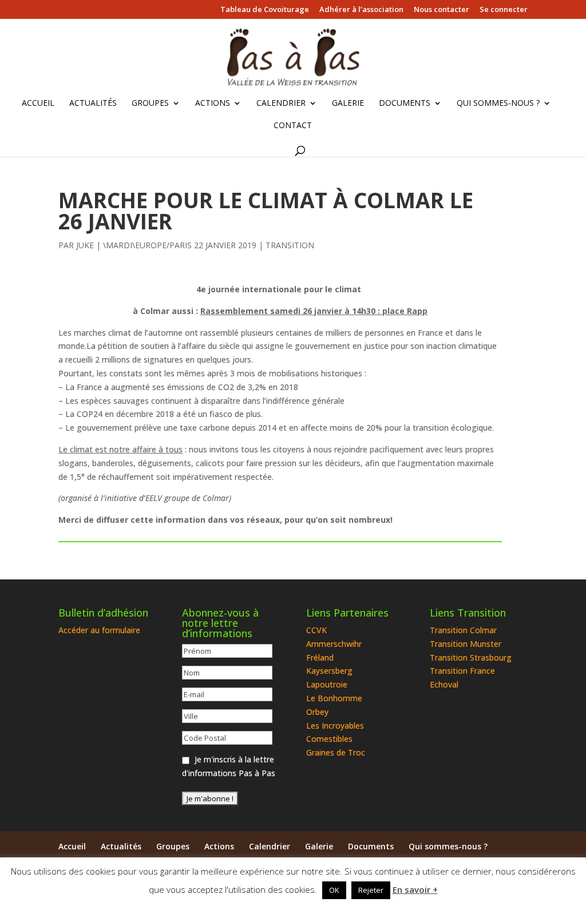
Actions (212, 103)
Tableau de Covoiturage (264, 10)
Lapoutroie (326, 684)
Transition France (462, 670)
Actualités (93, 103)
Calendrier (281, 103)
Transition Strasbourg (471, 657)
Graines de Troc (335, 752)
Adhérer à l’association (361, 10)
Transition (290, 245)
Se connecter (504, 10)
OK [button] (334, 890)
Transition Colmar (463, 630)
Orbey (317, 711)
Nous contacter (441, 10)
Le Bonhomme (334, 698)
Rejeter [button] (370, 890)
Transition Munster (465, 643)
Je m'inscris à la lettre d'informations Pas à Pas (228, 766)
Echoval (444, 684)
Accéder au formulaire (99, 630)
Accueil (38, 103)
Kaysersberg (329, 670)
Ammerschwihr (334, 643)
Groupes (150, 103)
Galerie (348, 103)
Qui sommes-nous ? (498, 103)
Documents (404, 103)
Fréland (320, 657)
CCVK (316, 630)
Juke (85, 245)
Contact (293, 125)
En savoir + (415, 889)
